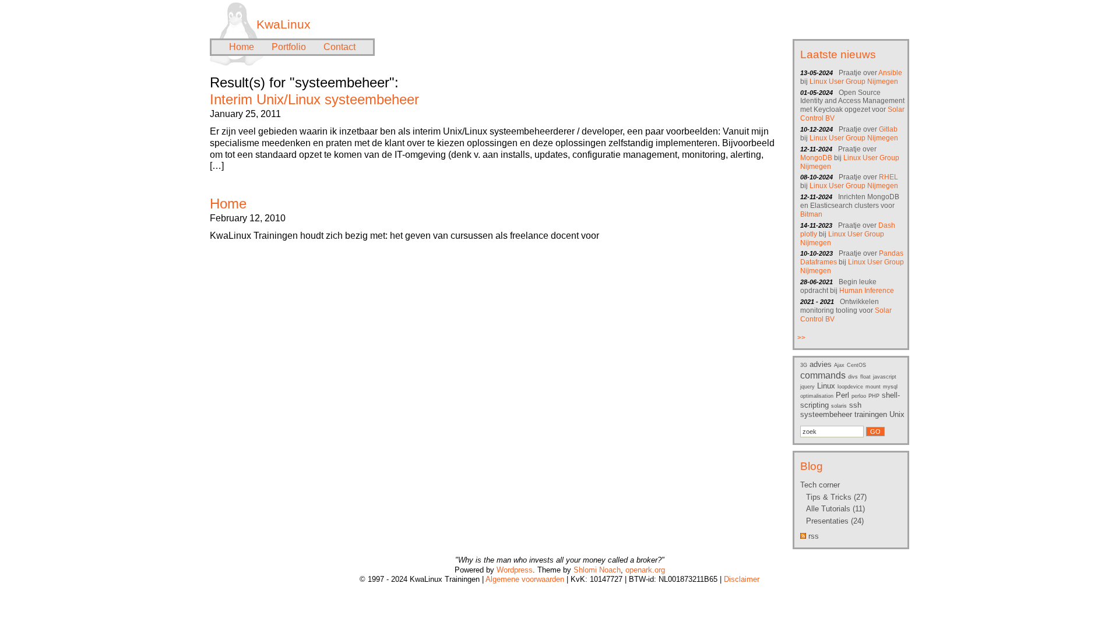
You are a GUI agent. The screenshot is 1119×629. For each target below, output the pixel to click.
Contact (339, 47)
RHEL (888, 177)
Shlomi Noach (597, 570)
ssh (855, 405)
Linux (826, 385)
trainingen (870, 414)
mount (873, 387)
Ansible (890, 73)
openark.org (645, 570)
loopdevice (850, 387)
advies (821, 364)
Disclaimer (741, 579)
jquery (807, 387)
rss (812, 536)
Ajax (839, 365)
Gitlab (888, 129)
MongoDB (816, 158)
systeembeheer (826, 414)
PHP (873, 396)
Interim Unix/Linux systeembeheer (314, 99)
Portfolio (289, 47)
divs (853, 377)
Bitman (811, 214)
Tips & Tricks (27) (836, 497)
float (865, 377)
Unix (897, 414)
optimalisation (816, 396)
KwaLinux (283, 24)
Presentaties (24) (835, 521)
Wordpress (515, 570)
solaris (839, 406)
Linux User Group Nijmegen (854, 81)
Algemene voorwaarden (524, 579)
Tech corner (820, 484)
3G (803, 365)
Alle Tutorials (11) (835, 508)
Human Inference (866, 291)
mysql (890, 387)
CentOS (856, 365)
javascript (884, 377)
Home (241, 47)
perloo (858, 396)
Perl (842, 395)
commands (823, 375)
